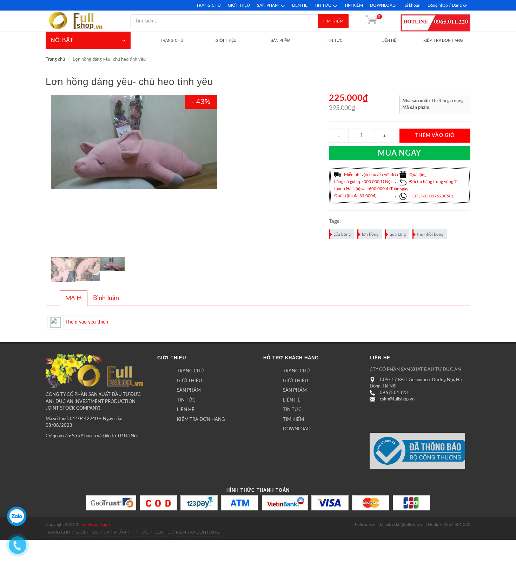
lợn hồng (370, 234)
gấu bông (342, 234)
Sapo (105, 524)
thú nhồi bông (430, 234)
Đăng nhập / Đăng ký (447, 5)
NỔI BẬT (62, 40)
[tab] (73, 298)
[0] (371, 21)
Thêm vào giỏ (435, 135)
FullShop (88, 524)
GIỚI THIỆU (239, 5)
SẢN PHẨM (268, 5)
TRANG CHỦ (208, 5)
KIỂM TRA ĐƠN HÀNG (201, 419)
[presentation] (73, 298)
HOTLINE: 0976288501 (431, 196)
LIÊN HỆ (299, 5)
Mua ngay (399, 153)
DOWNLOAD (383, 5)
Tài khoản (412, 5)
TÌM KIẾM (353, 5)
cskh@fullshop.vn (397, 399)
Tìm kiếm (333, 21)
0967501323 (394, 393)
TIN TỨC (323, 5)
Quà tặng (417, 174)
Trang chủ (55, 59)
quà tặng (398, 234)
